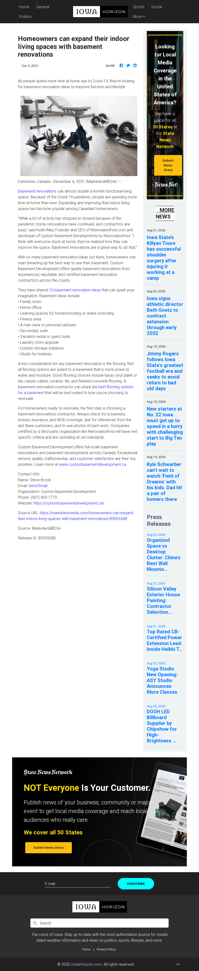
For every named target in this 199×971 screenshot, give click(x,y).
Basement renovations (37, 191)
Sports (138, 6)
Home (25, 6)
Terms (86, 949)
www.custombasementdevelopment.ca (92, 464)
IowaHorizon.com (86, 964)
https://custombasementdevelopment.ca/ (68, 503)
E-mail (50, 883)
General (42, 6)
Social (156, 6)
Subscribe (136, 884)
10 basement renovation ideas (75, 289)
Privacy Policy (106, 949)
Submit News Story (168, 165)
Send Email (38, 485)
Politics (25, 16)
